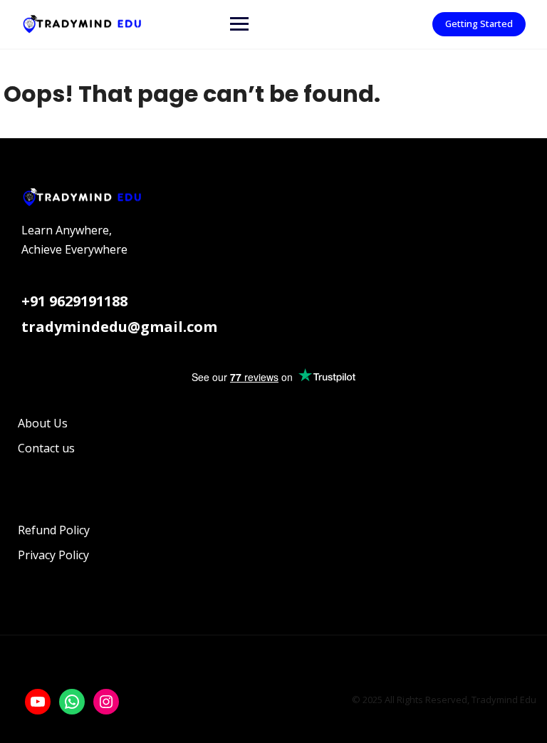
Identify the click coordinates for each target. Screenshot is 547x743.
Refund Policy (54, 530)
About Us (43, 423)
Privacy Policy (53, 555)
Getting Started (479, 23)
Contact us (46, 448)
